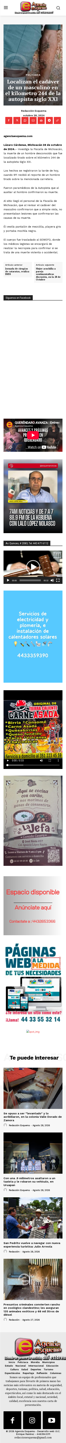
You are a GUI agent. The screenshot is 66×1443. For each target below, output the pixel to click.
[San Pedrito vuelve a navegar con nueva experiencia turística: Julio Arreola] (33, 1218)
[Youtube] (52, 1420)
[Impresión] (41, 120)
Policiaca (33, 75)
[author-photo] (6, 1125)
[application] (33, 567)
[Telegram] (49, 120)
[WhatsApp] (25, 120)
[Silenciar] (52, 580)
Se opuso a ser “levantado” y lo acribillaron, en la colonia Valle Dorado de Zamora (33, 1117)
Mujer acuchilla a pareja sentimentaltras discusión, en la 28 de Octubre (48, 274)
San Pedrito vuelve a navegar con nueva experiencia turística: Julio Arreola (32, 1244)
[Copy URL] (57, 120)
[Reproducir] (8, 580)
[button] (33, 567)
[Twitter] (16, 120)
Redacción (14, 1251)
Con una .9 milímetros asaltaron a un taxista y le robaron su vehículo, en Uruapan (29, 1182)
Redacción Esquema (33, 110)
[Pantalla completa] (58, 580)
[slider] (30, 580)
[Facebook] (8, 120)
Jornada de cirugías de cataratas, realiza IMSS (17, 271)
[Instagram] (32, 1420)
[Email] (33, 120)
